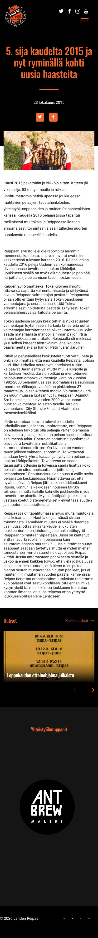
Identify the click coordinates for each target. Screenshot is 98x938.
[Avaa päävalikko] (84, 20)
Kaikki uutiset (76, 620)
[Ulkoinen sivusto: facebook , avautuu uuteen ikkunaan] (53, 117)
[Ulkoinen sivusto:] (61, 11)
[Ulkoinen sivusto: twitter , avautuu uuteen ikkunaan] (40, 117)
